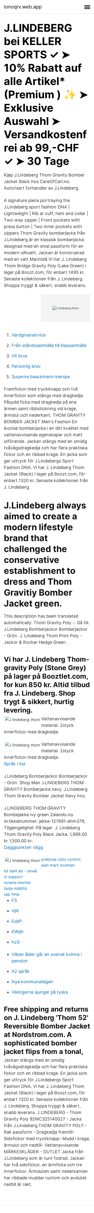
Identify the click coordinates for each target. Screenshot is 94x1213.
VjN (15, 910)
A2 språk (21, 971)
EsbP (17, 921)
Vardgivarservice (29, 335)
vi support (13, 876)
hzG (16, 941)
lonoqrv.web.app (23, 6)
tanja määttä (15, 888)
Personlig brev (26, 366)
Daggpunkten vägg (23, 847)
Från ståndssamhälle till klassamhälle (49, 345)
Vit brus (19, 355)
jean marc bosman (58, 865)
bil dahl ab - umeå (20, 870)
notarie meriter (17, 882)
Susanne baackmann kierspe (41, 376)
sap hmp (12, 894)
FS (14, 900)
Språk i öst (15, 763)
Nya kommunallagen (32, 981)
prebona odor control (61, 859)
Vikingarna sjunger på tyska (40, 992)
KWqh (18, 931)
